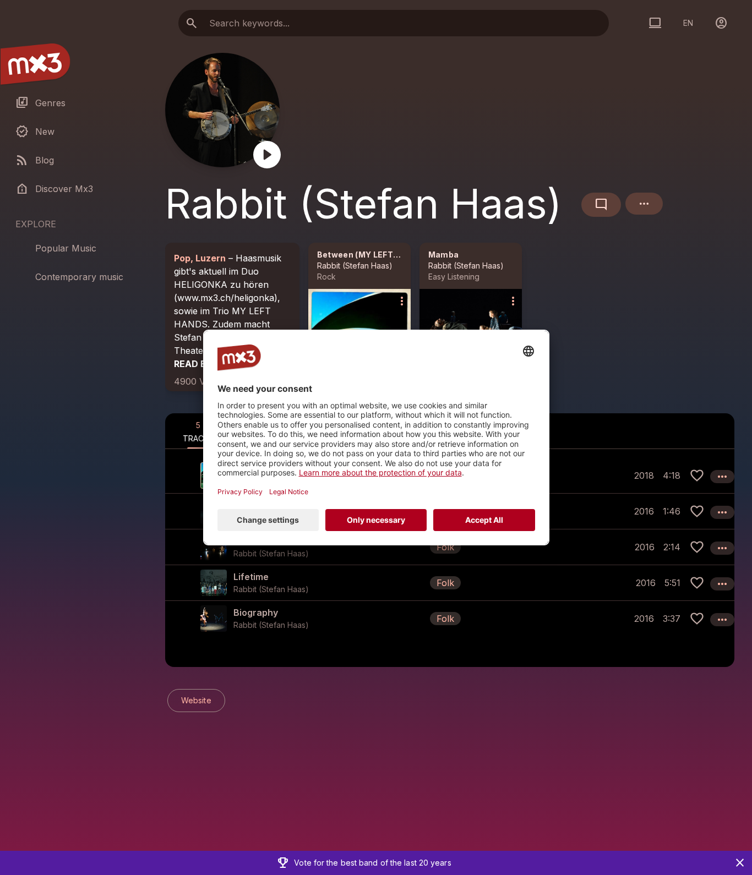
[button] (449, 547)
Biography (255, 612)
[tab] (198, 431)
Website (196, 700)
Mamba (443, 254)
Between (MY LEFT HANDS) (373, 254)
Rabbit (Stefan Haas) (355, 265)
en (688, 23)
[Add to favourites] (697, 475)
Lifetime (251, 576)
